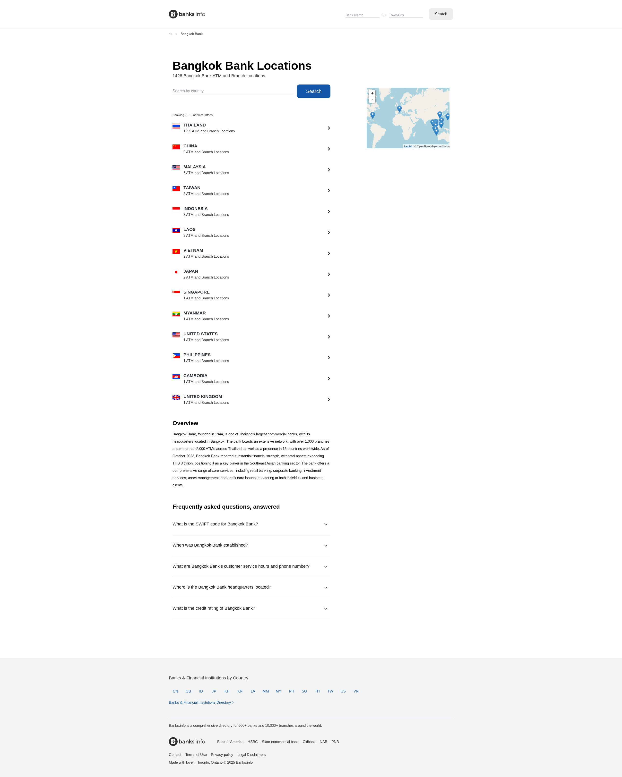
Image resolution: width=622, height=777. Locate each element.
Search (441, 14)
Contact (175, 754)
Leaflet (408, 146)
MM (266, 691)
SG (304, 691)
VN (356, 691)
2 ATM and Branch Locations (206, 232)
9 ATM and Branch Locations (206, 149)
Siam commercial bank (280, 742)
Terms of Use (196, 754)
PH (291, 691)
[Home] (170, 34)
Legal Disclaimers (251, 754)
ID (201, 691)
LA (253, 691)
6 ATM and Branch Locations (206, 169)
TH (317, 691)
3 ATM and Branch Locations (206, 190)
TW (330, 691)
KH (227, 691)
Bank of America (230, 742)
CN (175, 691)
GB (188, 691)
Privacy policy (222, 754)
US (343, 691)
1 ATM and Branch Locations (206, 295)
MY (278, 691)
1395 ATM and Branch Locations (209, 128)
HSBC (253, 742)
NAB (323, 742)
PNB (335, 742)
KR (239, 691)
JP (214, 691)
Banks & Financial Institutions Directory (200, 702)
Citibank (309, 742)
